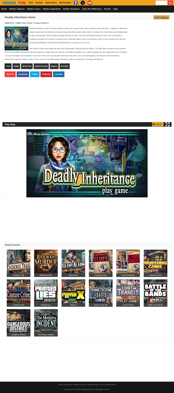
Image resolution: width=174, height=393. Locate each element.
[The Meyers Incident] (46, 320)
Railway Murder (46, 275)
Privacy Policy (92, 385)
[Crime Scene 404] (101, 290)
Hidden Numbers (71, 9)
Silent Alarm (73, 275)
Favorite (158, 124)
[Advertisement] (150, 43)
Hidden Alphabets (52, 9)
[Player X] (73, 290)
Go (170, 3)
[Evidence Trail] (18, 260)
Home (4, 9)
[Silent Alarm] (73, 260)
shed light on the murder (80, 43)
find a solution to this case (33, 59)
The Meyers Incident (46, 335)
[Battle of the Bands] (155, 290)
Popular (39, 3)
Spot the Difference (92, 9)
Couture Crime (18, 305)
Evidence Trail (18, 275)
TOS (102, 385)
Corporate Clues (100, 275)
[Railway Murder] (46, 260)
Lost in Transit (128, 305)
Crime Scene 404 (100, 305)
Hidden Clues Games (24, 23)
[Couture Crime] (18, 290)
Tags (115, 9)
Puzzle (107, 9)
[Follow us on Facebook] (75, 2)
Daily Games (51, 3)
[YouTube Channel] (89, 2)
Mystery (65, 66)
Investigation (41, 66)
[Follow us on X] (82, 2)
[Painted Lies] (46, 290)
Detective (26, 66)
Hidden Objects (17, 9)
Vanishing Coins (155, 275)
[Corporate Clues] (101, 260)
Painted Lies (46, 305)
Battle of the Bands (155, 305)
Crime (16, 66)
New (31, 3)
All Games (68, 385)
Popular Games (80, 385)
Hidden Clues (34, 9)
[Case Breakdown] (128, 260)
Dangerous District (18, 335)
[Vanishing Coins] (155, 260)
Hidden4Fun (9, 23)
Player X (73, 305)
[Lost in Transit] (128, 290)
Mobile (54, 66)
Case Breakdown (128, 275)
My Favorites (65, 3)
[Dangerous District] (18, 320)
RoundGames (110, 385)
